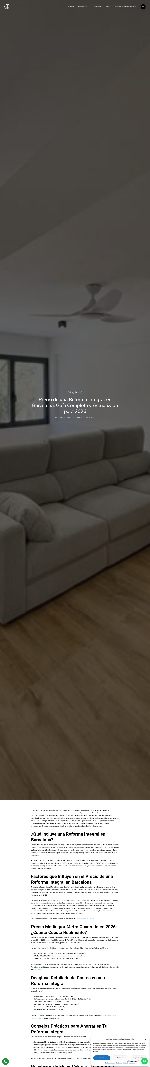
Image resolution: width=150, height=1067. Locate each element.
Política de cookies (110, 1063)
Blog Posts (75, 392)
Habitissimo (37, 970)
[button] (146, 1039)
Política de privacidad (122, 1063)
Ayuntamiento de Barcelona (86, 919)
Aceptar (101, 1058)
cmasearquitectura (64, 417)
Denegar (120, 1058)
